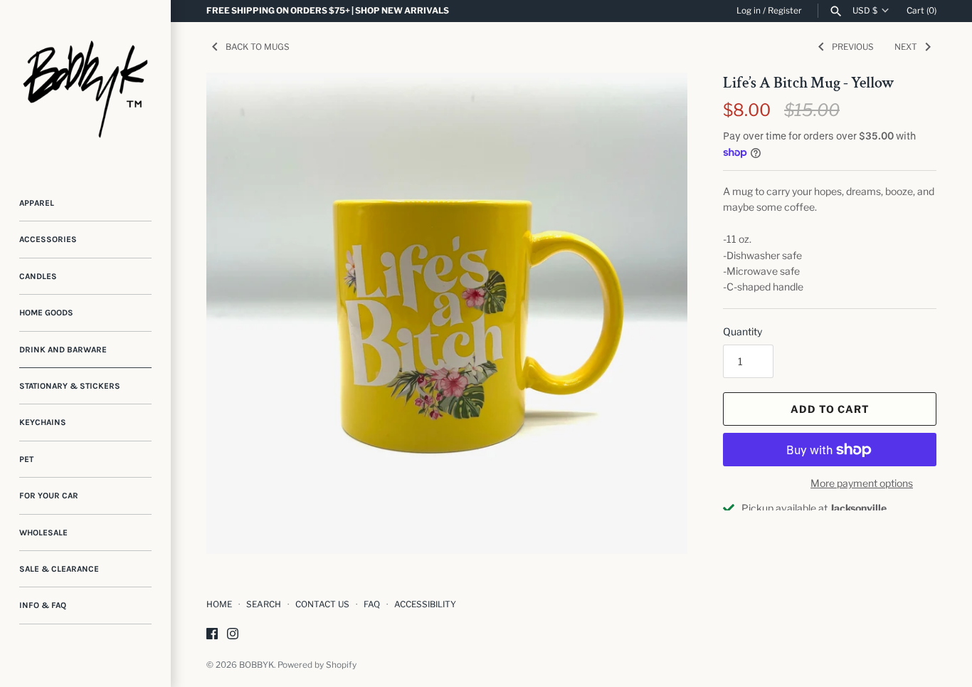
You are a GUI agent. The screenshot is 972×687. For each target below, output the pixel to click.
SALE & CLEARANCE (59, 569)
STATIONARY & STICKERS (69, 386)
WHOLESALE (43, 532)
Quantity (742, 331)
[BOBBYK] (85, 85)
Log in (748, 11)
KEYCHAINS (42, 422)
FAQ (372, 604)
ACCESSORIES (48, 239)
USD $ (864, 11)
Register (785, 11)
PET (26, 459)
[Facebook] (212, 634)
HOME (219, 604)
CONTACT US (322, 604)
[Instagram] (232, 634)
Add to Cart (830, 409)
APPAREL (36, 203)
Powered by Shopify (317, 665)
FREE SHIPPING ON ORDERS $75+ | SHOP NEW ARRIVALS (327, 11)
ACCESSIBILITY (425, 604)
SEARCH (263, 604)
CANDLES (38, 276)
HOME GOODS (46, 313)
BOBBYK (256, 665)
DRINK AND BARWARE (63, 350)
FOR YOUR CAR (48, 495)
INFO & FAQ (42, 605)
